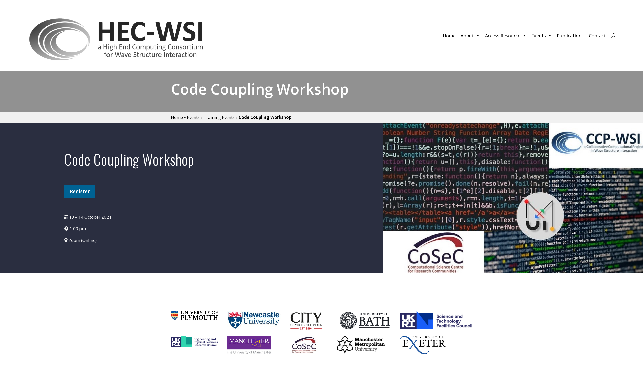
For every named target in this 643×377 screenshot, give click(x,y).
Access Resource (502, 36)
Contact (597, 36)
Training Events (219, 117)
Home (449, 36)
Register (80, 191)
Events (538, 36)
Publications (570, 36)
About (467, 36)
